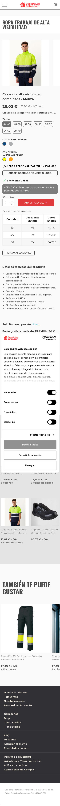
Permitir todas (30, 444)
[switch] (51, 402)
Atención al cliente (15, 743)
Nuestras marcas (14, 700)
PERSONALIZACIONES (18, 252)
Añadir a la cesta (35, 202)
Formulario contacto (16, 748)
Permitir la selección (30, 455)
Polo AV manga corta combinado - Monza (14, 531)
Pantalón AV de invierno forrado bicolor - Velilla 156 (21, 658)
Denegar (30, 465)
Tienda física (12, 726)
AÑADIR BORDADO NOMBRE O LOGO (30, 173)
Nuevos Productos (15, 692)
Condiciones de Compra (19, 769)
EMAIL (36, 324)
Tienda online (12, 722)
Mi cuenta (10, 739)
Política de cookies (15, 765)
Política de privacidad (17, 756)
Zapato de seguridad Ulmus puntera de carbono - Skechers (44, 531)
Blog (7, 718)
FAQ (6, 735)
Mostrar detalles (40, 434)
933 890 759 (40, 793)
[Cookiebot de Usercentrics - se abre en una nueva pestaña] (42, 338)
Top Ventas (11, 696)
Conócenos (11, 713)
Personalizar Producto (18, 705)
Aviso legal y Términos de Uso (22, 761)
